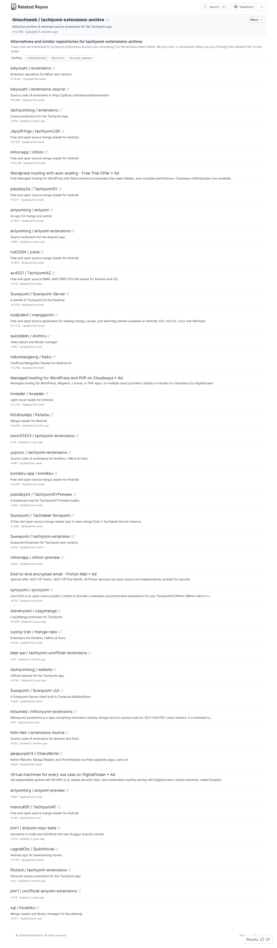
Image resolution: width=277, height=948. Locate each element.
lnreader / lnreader (27, 393)
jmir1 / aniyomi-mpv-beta (33, 828)
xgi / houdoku (22, 907)
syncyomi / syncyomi (29, 590)
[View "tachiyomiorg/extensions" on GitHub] (60, 110)
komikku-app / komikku (31, 473)
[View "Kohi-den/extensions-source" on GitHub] (67, 732)
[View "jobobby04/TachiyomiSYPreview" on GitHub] (74, 494)
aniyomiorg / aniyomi (29, 210)
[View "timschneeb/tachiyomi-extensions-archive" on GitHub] (108, 19)
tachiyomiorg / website (31, 669)
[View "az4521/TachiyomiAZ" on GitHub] (53, 273)
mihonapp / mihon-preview (35, 557)
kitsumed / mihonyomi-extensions (41, 711)
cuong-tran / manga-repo (33, 632)
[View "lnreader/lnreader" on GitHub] (46, 394)
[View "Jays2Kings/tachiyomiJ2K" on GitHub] (62, 131)
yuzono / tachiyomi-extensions (38, 452)
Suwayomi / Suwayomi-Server (37, 294)
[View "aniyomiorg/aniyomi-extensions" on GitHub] (73, 231)
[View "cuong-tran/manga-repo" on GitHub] (60, 632)
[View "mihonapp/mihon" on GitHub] (46, 152)
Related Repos (33, 7)
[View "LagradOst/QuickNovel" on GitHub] (56, 849)
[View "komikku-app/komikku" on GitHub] (56, 473)
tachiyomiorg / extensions (34, 110)
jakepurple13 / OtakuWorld (34, 753)
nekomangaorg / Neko (31, 357)
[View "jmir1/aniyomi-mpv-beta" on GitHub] (59, 828)
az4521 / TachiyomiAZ (30, 273)
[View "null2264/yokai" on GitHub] (42, 252)
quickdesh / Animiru (28, 336)
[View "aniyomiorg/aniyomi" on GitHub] (51, 210)
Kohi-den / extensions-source (37, 732)
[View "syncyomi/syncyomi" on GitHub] (51, 590)
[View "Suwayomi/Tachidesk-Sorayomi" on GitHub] (72, 515)
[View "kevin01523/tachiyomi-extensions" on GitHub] (77, 436)
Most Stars (58, 58)
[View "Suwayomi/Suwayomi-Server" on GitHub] (67, 294)
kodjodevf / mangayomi (32, 315)
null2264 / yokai (25, 252)
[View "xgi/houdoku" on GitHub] (38, 907)
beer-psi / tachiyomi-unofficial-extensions (48, 653)
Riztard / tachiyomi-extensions (38, 870)
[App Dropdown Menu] (262, 7)
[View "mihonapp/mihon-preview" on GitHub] (62, 557)
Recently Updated (81, 58)
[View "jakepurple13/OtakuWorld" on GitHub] (61, 753)
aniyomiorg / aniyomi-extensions (40, 231)
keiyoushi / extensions (30, 68)
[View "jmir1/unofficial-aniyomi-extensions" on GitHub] (79, 891)
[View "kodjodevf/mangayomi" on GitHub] (56, 315)
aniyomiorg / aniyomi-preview (37, 790)
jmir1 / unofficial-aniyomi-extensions (43, 891)
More (254, 19)
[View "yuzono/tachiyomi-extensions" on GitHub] (69, 452)
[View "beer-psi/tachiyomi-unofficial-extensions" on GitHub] (89, 653)
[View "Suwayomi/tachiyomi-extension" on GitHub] (73, 536)
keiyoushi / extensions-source (37, 89)
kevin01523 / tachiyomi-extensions (42, 435)
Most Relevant (36, 58)
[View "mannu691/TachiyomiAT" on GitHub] (59, 807)
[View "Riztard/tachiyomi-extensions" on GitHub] (69, 870)
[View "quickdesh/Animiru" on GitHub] (49, 336)
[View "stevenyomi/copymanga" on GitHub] (59, 611)
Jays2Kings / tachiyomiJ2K (35, 131)
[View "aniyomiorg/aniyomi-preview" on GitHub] (67, 790)
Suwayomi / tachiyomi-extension (40, 536)
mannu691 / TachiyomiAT (33, 807)
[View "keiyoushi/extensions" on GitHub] (53, 68)
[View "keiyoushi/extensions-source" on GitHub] (67, 89)
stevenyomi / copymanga (33, 611)
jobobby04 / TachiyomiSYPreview (41, 494)
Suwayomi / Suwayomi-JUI (34, 690)
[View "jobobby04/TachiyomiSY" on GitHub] (60, 189)
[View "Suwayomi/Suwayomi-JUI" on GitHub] (62, 690)
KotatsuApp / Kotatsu (29, 414)
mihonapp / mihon (27, 152)
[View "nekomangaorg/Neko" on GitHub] (54, 357)
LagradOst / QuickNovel (32, 849)
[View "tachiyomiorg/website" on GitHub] (55, 669)
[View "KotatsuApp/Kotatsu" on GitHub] (52, 415)
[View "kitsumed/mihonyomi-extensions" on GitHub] (75, 711)
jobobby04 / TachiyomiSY (34, 189)
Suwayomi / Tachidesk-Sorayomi (40, 515)
